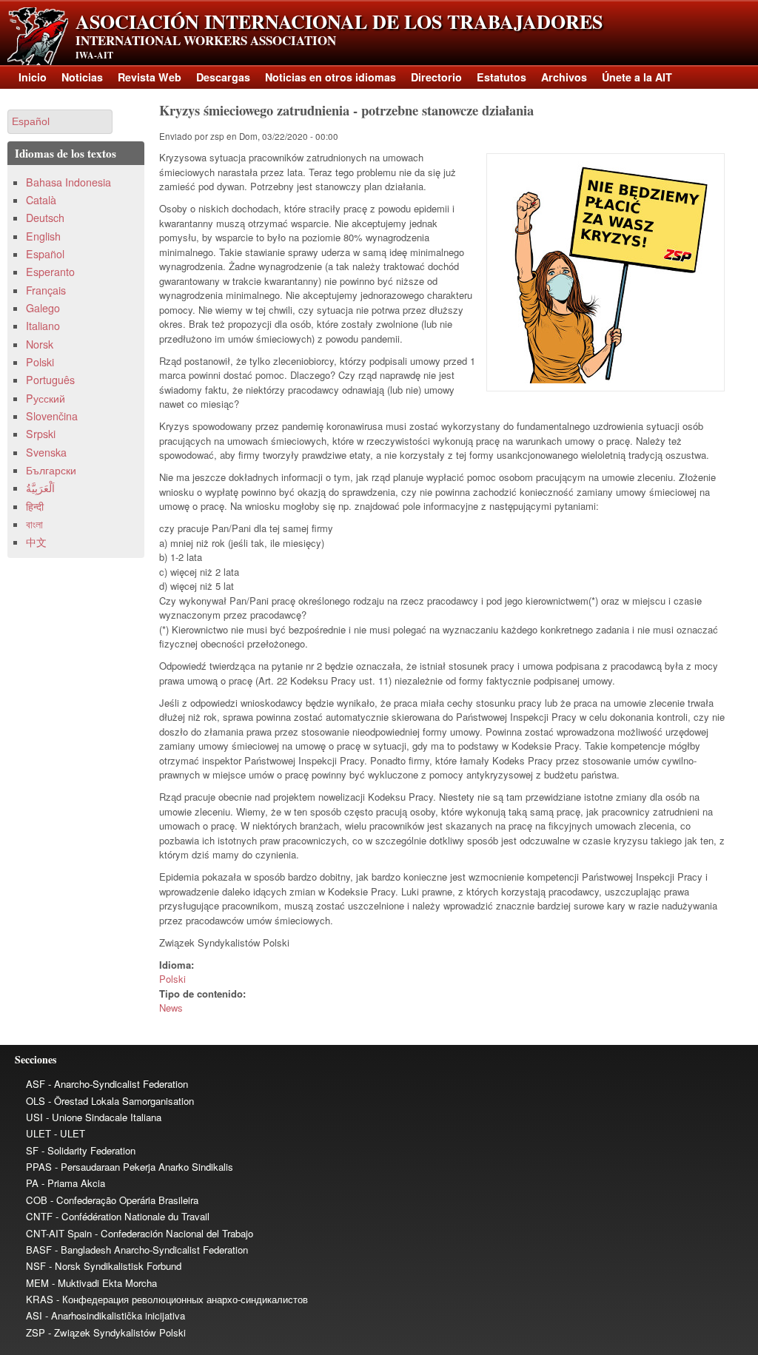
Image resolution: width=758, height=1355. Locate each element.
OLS (35, 1101)
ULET (38, 1133)
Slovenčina (52, 415)
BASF (39, 1250)
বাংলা (34, 524)
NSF (36, 1266)
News (171, 1008)
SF (32, 1150)
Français (46, 290)
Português (50, 379)
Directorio (436, 77)
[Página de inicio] (37, 61)
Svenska (46, 452)
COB (36, 1200)
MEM (37, 1283)
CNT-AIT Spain (59, 1233)
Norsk (39, 344)
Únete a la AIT (637, 77)
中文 (36, 541)
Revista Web (149, 77)
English (43, 236)
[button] (60, 122)
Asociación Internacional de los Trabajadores (339, 21)
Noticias (82, 77)
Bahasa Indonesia (68, 182)
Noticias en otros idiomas (330, 77)
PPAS (39, 1167)
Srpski (41, 433)
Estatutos (501, 77)
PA (32, 1183)
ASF (35, 1084)
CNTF (39, 1216)
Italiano (43, 325)
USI (34, 1117)
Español (45, 253)
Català (41, 199)
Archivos (564, 77)
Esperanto (50, 271)
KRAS (39, 1299)
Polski (172, 979)
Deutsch (45, 217)
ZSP (35, 1332)
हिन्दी (35, 506)
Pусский (45, 398)
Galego (43, 307)
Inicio (33, 77)
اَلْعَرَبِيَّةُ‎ (40, 487)
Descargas (223, 77)
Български (51, 470)
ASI (34, 1315)
